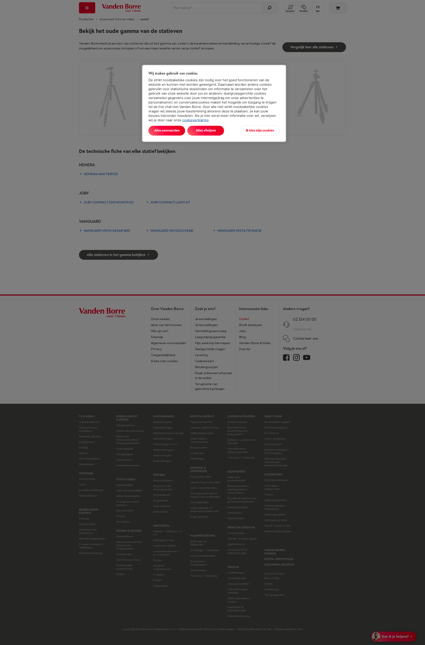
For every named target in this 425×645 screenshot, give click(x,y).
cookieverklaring (195, 120)
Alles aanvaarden (167, 130)
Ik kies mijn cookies (260, 130)
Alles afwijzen (206, 130)
